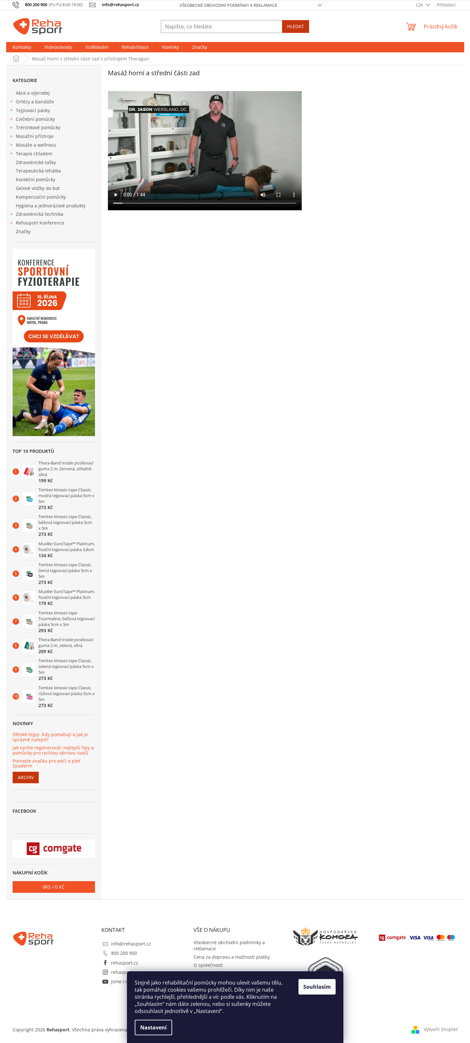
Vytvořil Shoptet (441, 1029)
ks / (54, 887)
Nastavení (153, 1027)
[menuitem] (22, 47)
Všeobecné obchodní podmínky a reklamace (228, 5)
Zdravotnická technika (39, 214)
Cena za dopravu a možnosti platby (231, 957)
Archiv (26, 777)
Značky (23, 231)
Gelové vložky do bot (38, 188)
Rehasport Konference (40, 223)
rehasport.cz (124, 963)
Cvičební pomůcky (35, 119)
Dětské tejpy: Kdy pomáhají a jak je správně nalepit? (50, 737)
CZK (420, 5)
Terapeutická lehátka (38, 171)
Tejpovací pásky (33, 110)
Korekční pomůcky (35, 179)
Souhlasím (317, 986)
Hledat (295, 26)
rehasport (121, 972)
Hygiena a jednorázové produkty (51, 206)
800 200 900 (124, 953)
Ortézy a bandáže (35, 102)
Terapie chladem (34, 154)
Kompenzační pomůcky (41, 197)
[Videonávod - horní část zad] (205, 208)
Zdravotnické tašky (36, 162)
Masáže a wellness (36, 145)
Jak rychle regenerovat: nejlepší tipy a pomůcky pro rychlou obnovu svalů (53, 750)
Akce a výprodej (33, 93)
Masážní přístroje (35, 136)
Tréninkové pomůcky (38, 127)
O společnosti (208, 965)
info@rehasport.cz (131, 944)
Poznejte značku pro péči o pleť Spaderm (46, 763)
